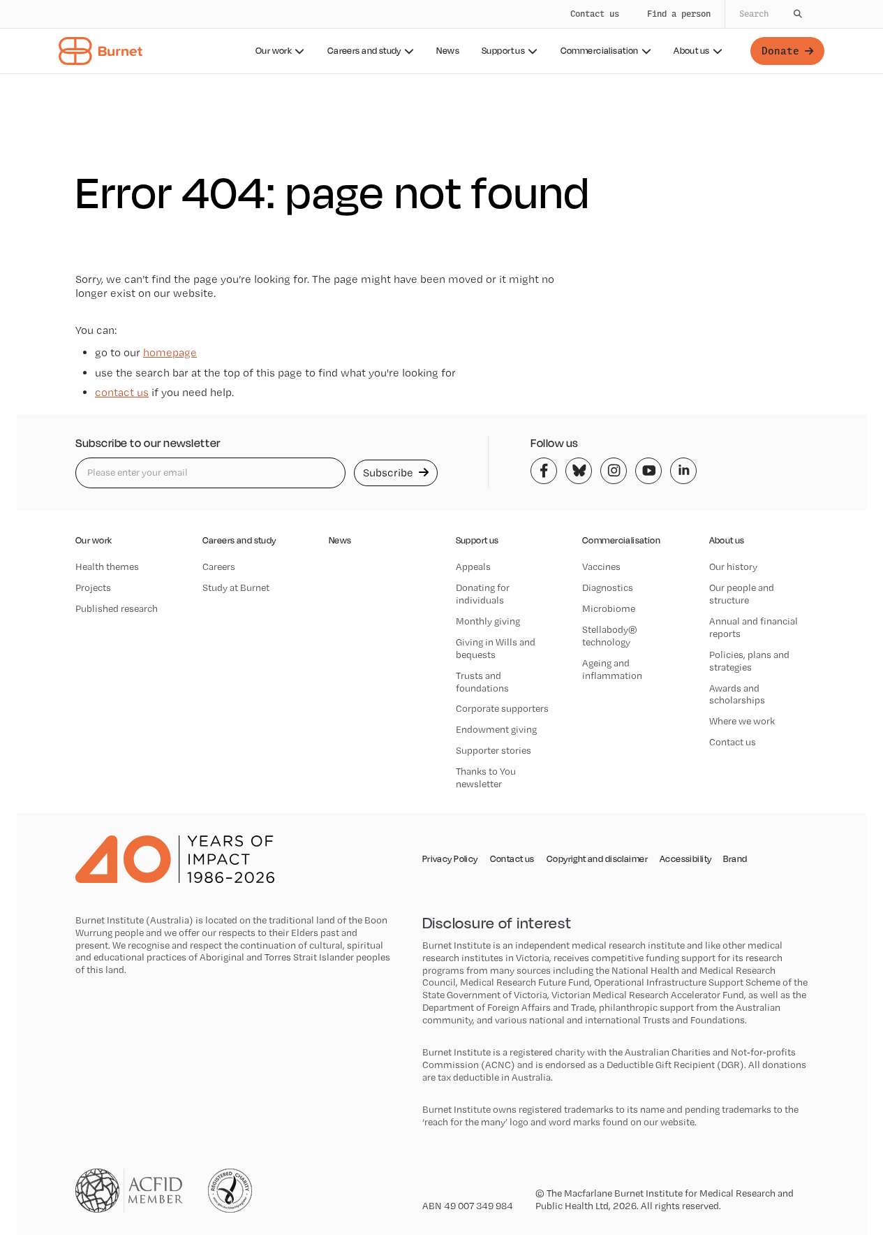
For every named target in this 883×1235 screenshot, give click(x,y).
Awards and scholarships (737, 694)
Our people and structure (741, 594)
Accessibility (685, 859)
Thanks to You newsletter (486, 777)
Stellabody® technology (609, 636)
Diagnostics (607, 587)
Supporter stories (493, 750)
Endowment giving (496, 729)
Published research (116, 608)
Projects (93, 587)
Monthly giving (488, 621)
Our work (273, 50)
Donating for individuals (483, 594)
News (447, 50)
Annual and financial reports (753, 627)
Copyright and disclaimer (597, 859)
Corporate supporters (502, 708)
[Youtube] (648, 471)
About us (691, 50)
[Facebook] (543, 471)
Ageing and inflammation (612, 669)
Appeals (473, 566)
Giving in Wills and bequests (495, 648)
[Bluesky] (578, 471)
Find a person (679, 13)
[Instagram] (613, 471)
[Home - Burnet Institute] (100, 51)
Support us (503, 50)
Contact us (594, 13)
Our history (733, 566)
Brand (735, 859)
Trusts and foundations (482, 682)
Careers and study (364, 50)
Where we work (742, 720)
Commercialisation (600, 50)
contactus (122, 392)
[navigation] (441, 37)
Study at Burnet (235, 587)
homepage (170, 352)
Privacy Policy (450, 859)
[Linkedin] (683, 471)
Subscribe (389, 472)
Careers (218, 566)
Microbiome (608, 608)
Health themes (107, 566)
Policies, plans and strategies (749, 661)
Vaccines (601, 566)
